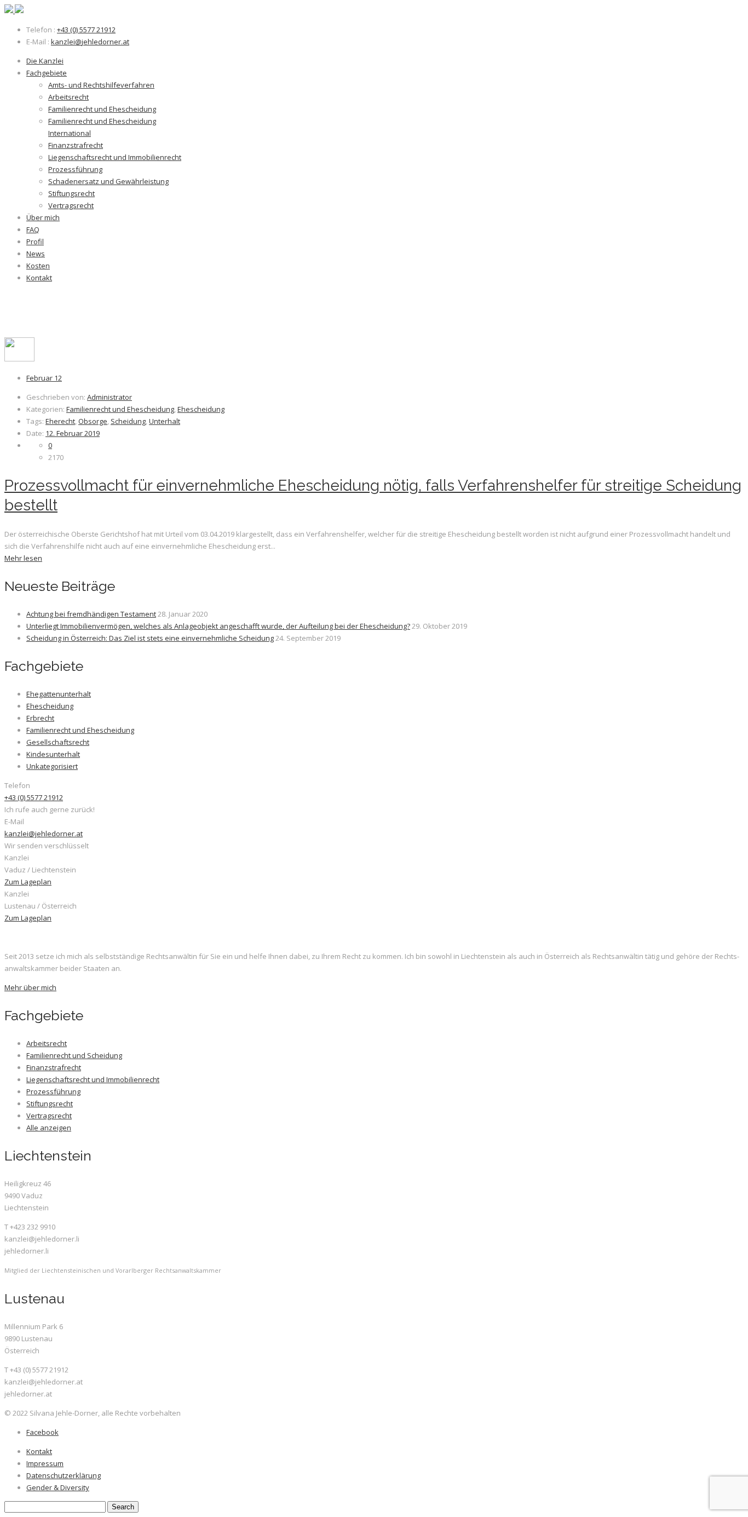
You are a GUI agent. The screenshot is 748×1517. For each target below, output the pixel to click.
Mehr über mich (30, 987)
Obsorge (92, 421)
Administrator (109, 397)
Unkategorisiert (52, 766)
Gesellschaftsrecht (57, 742)
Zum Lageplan (27, 882)
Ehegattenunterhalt (58, 694)
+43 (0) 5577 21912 (86, 30)
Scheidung (128, 421)
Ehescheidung (201, 409)
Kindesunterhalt (53, 754)
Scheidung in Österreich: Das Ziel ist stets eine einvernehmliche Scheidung (150, 638)
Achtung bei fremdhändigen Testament (91, 614)
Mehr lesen (23, 558)
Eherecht (60, 421)
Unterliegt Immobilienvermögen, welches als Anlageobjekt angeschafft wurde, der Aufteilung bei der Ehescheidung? (218, 626)
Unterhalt (164, 421)
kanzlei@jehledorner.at (90, 42)
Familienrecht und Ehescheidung (120, 409)
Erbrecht (40, 718)
